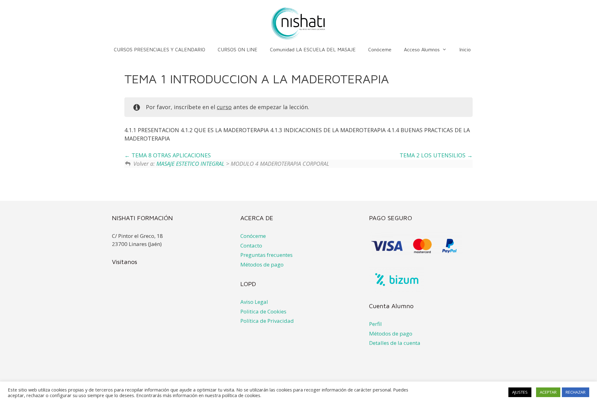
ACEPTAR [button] (548, 392)
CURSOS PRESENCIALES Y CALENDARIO (159, 49)
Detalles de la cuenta (394, 342)
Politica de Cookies (263, 311)
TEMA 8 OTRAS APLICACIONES (170, 155)
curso (224, 107)
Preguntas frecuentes (266, 254)
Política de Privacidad (267, 320)
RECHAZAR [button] (575, 392)
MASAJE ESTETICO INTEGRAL (190, 163)
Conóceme (379, 49)
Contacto (251, 245)
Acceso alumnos (422, 49)
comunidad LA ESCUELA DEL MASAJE (313, 49)
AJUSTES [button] (520, 392)
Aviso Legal (254, 301)
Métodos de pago (262, 264)
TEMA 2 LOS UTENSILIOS (433, 155)
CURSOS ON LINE (237, 49)
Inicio (465, 49)
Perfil (375, 323)
